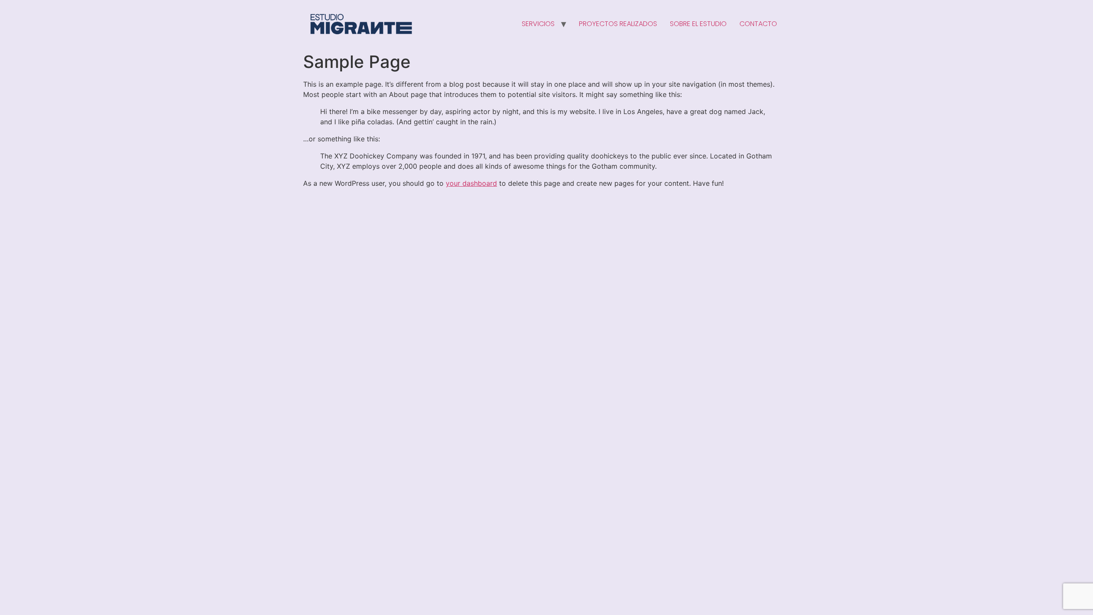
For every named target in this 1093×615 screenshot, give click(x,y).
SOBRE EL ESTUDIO (698, 24)
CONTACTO (758, 24)
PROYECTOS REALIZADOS (618, 24)
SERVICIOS (538, 24)
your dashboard (471, 183)
